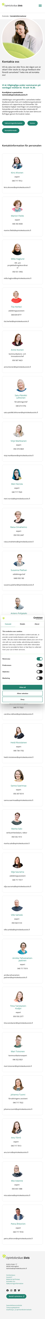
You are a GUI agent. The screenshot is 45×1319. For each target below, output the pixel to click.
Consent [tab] (8, 624)
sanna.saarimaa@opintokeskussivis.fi (18, 800)
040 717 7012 (17, 181)
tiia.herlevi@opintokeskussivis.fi (16, 321)
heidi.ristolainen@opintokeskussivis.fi (18, 757)
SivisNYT (9, 1277)
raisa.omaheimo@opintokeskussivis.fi (18, 542)
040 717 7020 (17, 492)
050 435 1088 (17, 1189)
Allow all (22, 687)
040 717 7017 (17, 880)
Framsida (5, 16)
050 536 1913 (17, 837)
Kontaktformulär (11, 130)
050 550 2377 (18, 1016)
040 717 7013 (16, 1146)
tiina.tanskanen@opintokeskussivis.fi (18, 1023)
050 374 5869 (19, 449)
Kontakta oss (10, 1281)
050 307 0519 (18, 794)
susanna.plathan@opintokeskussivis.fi (19, 585)
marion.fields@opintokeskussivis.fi (17, 230)
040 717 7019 (22, 968)
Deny (22, 699)
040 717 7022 (18, 1102)
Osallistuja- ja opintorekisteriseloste (19, 1310)
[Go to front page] (12, 6)
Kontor (32, 123)
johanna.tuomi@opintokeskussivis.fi (18, 1109)
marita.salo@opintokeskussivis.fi (17, 843)
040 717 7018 (18, 1232)
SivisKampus (10, 1275)
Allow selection (22, 693)
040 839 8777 (16, 315)
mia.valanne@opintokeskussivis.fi (17, 1195)
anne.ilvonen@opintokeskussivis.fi (17, 367)
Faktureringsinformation (13, 123)
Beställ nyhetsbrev (15, 1296)
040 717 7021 (18, 707)
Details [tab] (22, 624)
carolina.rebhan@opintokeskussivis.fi (18, 714)
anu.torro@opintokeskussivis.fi (16, 1152)
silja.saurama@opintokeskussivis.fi (17, 886)
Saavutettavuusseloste (14, 1305)
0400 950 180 (19, 578)
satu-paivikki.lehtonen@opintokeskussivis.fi (21, 412)
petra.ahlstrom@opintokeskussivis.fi (18, 1238)
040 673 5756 (21, 406)
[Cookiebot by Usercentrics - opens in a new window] (33, 618)
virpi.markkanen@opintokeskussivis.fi (18, 455)
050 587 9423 (17, 360)
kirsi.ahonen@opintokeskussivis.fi (17, 187)
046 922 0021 (18, 1059)
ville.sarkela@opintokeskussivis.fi (17, 929)
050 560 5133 (17, 923)
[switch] (40, 665)
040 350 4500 (17, 224)
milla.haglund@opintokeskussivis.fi (17, 278)
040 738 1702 (19, 751)
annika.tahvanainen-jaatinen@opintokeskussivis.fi (15, 976)
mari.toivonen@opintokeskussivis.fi (18, 1066)
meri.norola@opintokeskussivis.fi (17, 499)
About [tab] (37, 624)
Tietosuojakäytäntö (12, 1307)
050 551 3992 (17, 272)
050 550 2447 (19, 535)
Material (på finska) (13, 1279)
